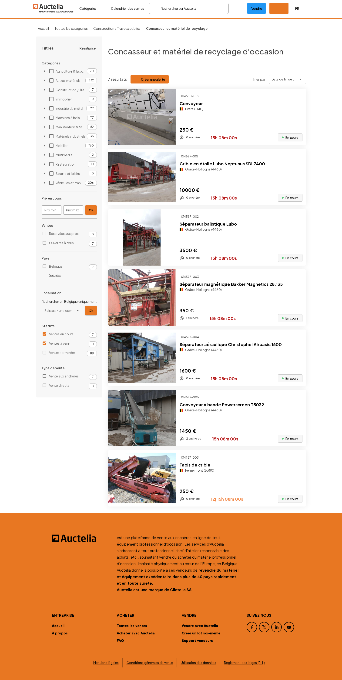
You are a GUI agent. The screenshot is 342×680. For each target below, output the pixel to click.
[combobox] (62, 310)
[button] (278, 8)
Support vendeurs (197, 640)
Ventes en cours (61, 334)
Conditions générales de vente (150, 663)
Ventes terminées (62, 352)
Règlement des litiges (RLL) (244, 663)
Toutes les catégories (71, 28)
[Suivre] (298, 96)
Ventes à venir (59, 343)
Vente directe (59, 385)
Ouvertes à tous (61, 243)
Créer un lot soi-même (201, 633)
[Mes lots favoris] (238, 8)
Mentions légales (106, 663)
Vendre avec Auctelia (200, 625)
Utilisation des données (198, 663)
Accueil (43, 28)
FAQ (120, 640)
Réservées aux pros (64, 233)
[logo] (53, 8)
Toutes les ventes (132, 625)
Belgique (56, 266)
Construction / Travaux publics (117, 28)
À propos (60, 633)
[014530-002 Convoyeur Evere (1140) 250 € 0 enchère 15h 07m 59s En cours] (207, 143)
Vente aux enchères (64, 376)
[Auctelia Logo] (81, 538)
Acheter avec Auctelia (136, 633)
